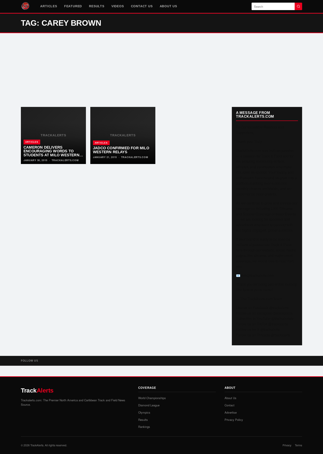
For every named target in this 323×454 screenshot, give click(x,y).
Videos (117, 6)
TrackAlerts (37, 445)
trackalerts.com (65, 160)
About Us (168, 6)
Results (96, 6)
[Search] (298, 6)
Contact (229, 405)
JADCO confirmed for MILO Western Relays (121, 150)
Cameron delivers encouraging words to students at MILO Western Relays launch (51, 153)
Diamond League (149, 405)
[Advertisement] (161, 70)
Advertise (231, 412)
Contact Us (142, 6)
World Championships (152, 398)
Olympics (144, 412)
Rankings (144, 427)
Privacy (287, 445)
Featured (73, 6)
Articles (48, 6)
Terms (298, 445)
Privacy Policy (234, 420)
